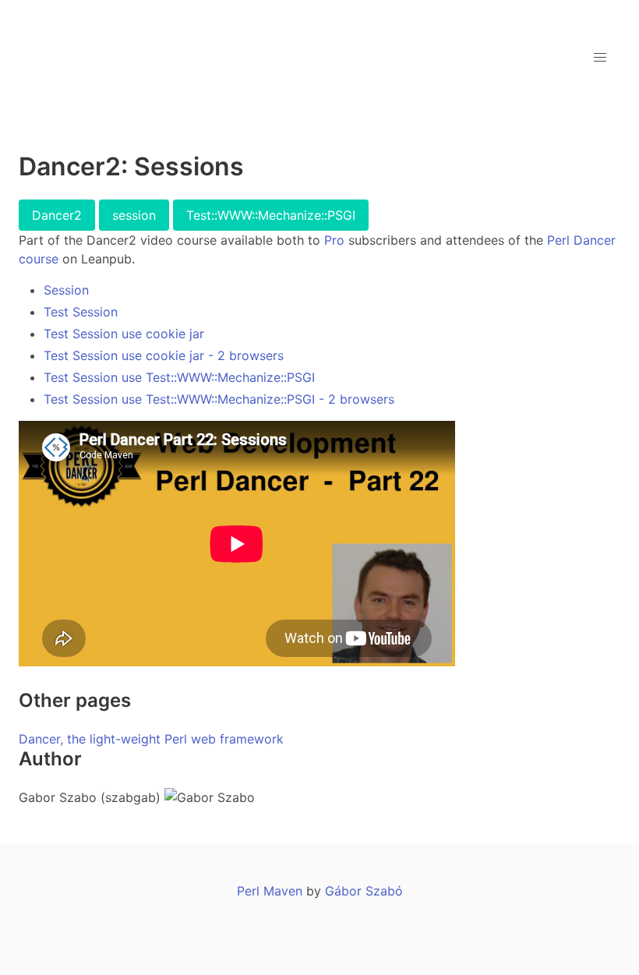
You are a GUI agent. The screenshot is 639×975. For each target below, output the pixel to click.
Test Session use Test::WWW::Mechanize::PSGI (179, 377)
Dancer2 (57, 215)
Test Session (81, 312)
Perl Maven (269, 891)
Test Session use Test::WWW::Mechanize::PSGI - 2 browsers (219, 399)
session (134, 215)
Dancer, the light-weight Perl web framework (151, 739)
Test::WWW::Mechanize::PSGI (270, 215)
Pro (334, 240)
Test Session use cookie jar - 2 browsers (164, 355)
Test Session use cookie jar (124, 333)
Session (66, 290)
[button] (600, 57)
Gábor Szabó (364, 891)
